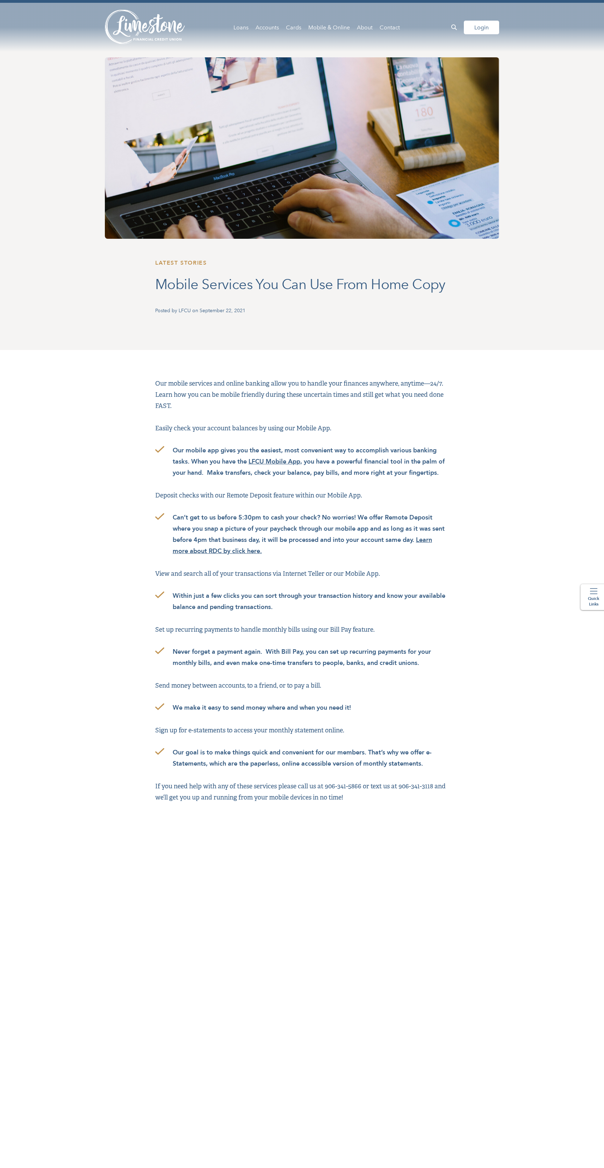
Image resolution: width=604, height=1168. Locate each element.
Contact (390, 27)
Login (481, 27)
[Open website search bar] (454, 27)
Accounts (267, 27)
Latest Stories (181, 263)
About (365, 27)
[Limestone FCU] (145, 27)
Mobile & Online (329, 27)
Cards (293, 27)
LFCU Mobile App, (275, 461)
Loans (241, 27)
